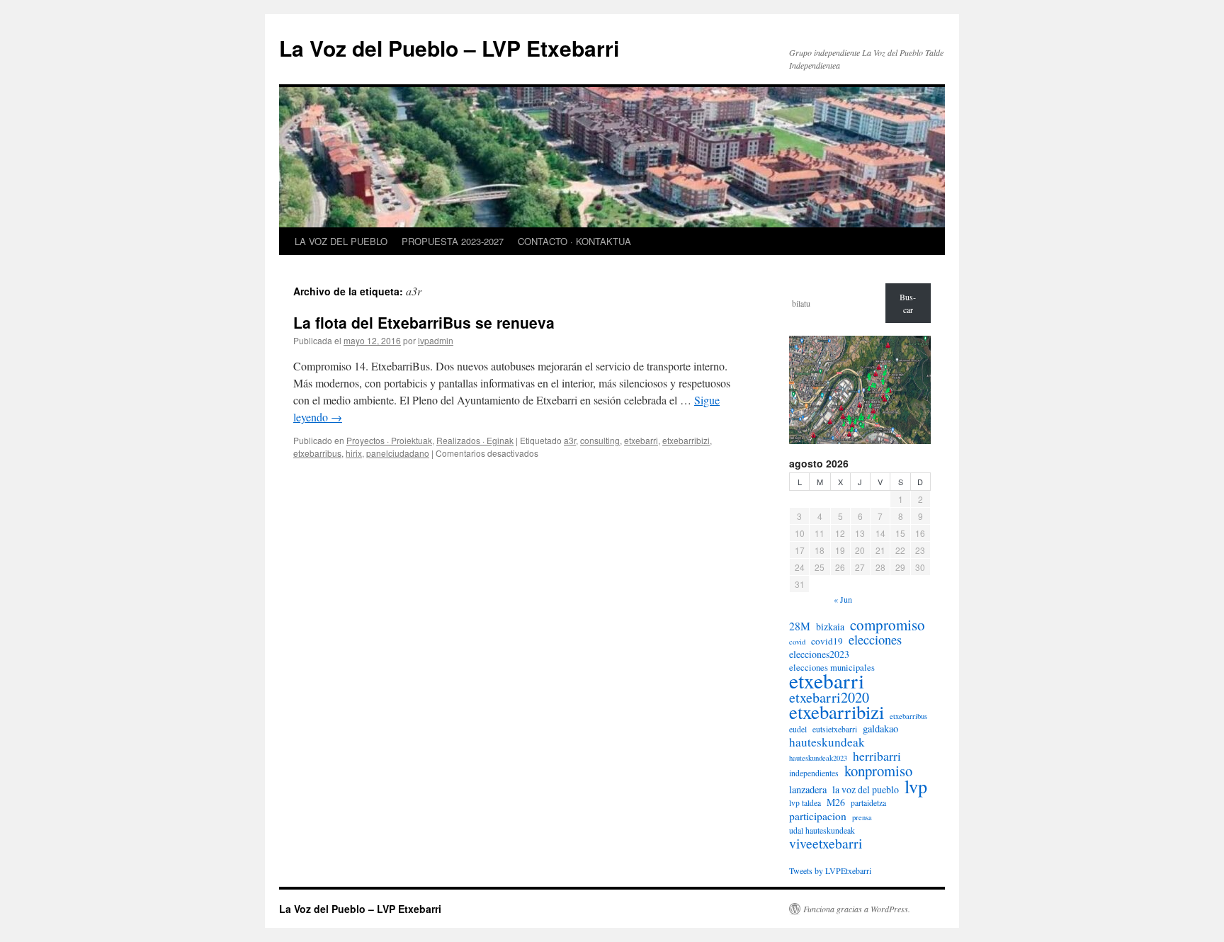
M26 (836, 802)
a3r (570, 440)
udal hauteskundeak (822, 830)
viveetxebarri (825, 843)
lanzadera (808, 789)
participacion (817, 816)
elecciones (875, 639)
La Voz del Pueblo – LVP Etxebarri (449, 48)
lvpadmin (435, 340)
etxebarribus (317, 453)
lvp (916, 786)
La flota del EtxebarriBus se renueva (424, 322)
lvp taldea (805, 803)
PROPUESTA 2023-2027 (453, 241)
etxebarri (641, 440)
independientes (814, 773)
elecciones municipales (832, 668)
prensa (862, 817)
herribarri (877, 755)
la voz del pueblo (865, 789)
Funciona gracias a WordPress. (856, 908)
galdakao (880, 728)
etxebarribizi (686, 440)
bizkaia (830, 626)
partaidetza (868, 803)
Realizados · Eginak (475, 440)
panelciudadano (397, 453)
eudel (798, 729)
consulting (600, 440)
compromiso (887, 624)
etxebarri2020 (829, 697)
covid (797, 642)
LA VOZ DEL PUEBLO (341, 241)
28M (799, 626)
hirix (354, 453)
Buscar (908, 303)
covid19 (827, 641)
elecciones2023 (819, 654)
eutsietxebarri (834, 729)
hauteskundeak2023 (818, 758)
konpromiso (878, 770)
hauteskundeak (827, 742)
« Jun (843, 599)
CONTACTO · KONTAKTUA (574, 241)
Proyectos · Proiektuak (389, 440)
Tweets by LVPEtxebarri (830, 870)
